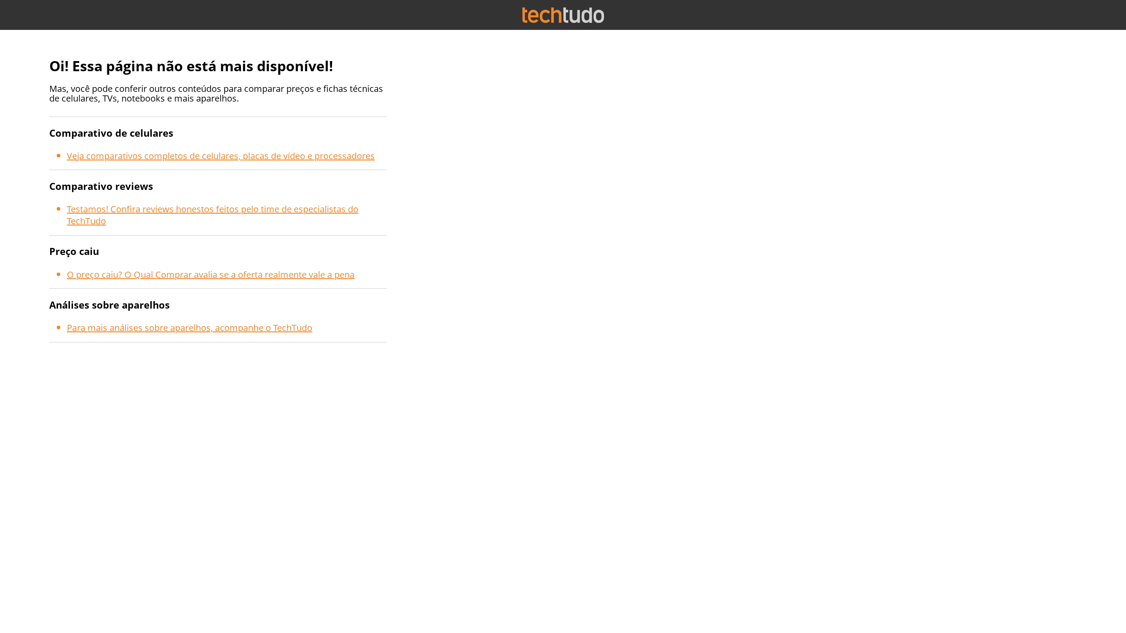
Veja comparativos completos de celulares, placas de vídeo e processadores (221, 156)
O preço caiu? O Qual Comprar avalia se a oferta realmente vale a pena (211, 274)
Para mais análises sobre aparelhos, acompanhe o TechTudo (189, 328)
